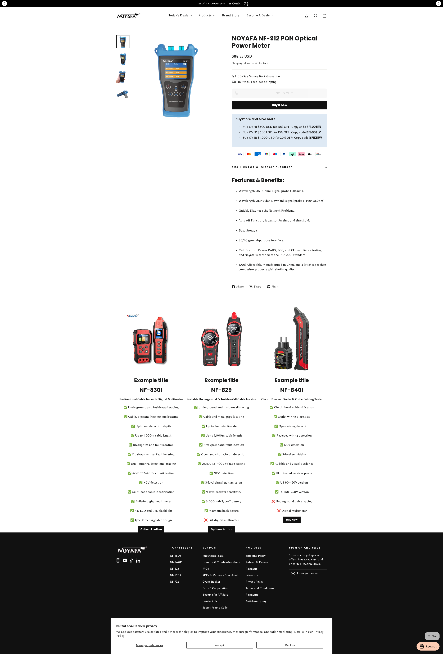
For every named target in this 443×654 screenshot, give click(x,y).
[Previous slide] (4, 3)
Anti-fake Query (256, 601)
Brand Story (230, 15)
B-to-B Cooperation (215, 588)
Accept (219, 645)
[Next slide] (438, 3)
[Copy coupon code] (244, 3)
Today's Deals (179, 15)
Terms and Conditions (260, 588)
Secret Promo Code (215, 607)
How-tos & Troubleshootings (221, 562)
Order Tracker (211, 581)
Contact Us (209, 601)
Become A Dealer (259, 15)
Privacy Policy (254, 581)
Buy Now (291, 519)
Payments (252, 594)
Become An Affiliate (215, 594)
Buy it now (279, 105)
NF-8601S (176, 562)
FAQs (205, 568)
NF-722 (174, 581)
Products (205, 15)
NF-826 (175, 568)
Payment (251, 568)
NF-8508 (176, 555)
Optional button (151, 529)
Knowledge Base (213, 555)
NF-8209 (175, 575)
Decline (290, 645)
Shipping (237, 63)
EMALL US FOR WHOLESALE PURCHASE (262, 167)
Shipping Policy (255, 555)
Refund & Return (257, 562)
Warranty (252, 575)
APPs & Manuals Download (220, 575)
